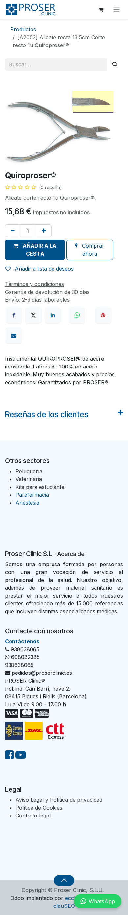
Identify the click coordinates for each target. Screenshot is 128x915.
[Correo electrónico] (14, 335)
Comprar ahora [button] (92, 249)
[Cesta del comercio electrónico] (100, 9)
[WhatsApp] (77, 315)
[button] (35, 250)
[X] (33, 315)
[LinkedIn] (53, 315)
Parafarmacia (32, 495)
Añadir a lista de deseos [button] (43, 268)
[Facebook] (14, 315)
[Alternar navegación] (116, 9)
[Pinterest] (103, 315)
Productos (23, 29)
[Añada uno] (44, 230)
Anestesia (27, 502)
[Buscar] (115, 64)
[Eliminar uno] (12, 230)
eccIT (72, 898)
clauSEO (64, 906)
